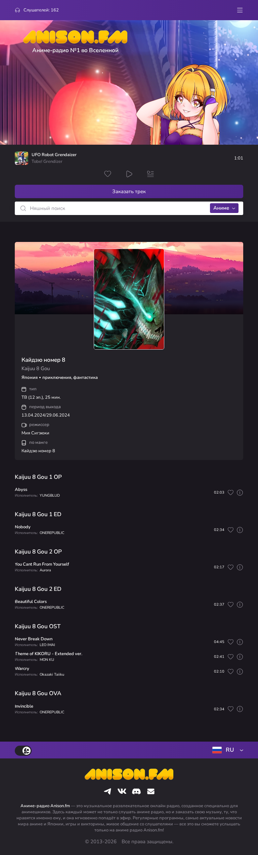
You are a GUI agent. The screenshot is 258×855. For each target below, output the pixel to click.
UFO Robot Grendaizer (54, 155)
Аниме (221, 208)
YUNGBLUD (50, 495)
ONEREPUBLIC (52, 533)
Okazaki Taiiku (52, 674)
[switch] (23, 751)
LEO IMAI (47, 645)
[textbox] (226, 750)
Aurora (45, 570)
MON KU (47, 660)
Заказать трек (129, 191)
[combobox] (226, 750)
